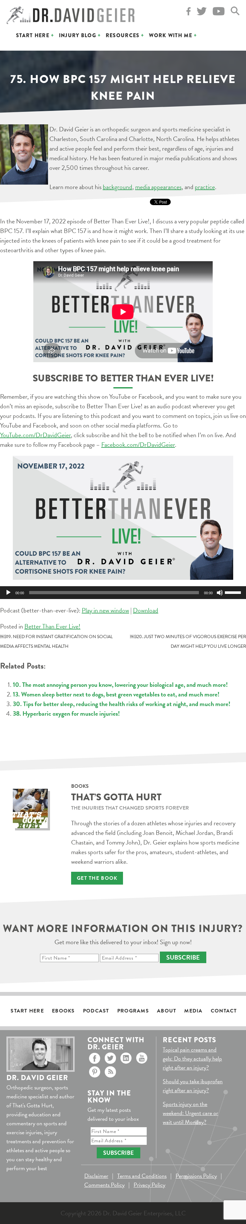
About (166, 1011)
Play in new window (105, 610)
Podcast (96, 1011)
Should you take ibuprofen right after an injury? (193, 1086)
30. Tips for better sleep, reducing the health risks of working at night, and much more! (121, 704)
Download (145, 610)
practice (205, 187)
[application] (123, 592)
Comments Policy (104, 1184)
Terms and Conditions (142, 1175)
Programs (133, 1011)
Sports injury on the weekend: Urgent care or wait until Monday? (190, 1113)
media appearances (158, 187)
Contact (224, 1011)
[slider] (234, 592)
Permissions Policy (196, 1175)
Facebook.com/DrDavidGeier (138, 444)
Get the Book (97, 878)
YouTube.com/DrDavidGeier (35, 435)
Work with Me (170, 35)
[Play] (8, 592)
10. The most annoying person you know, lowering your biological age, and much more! (120, 684)
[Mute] (220, 592)
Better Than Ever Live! (52, 626)
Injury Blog (77, 35)
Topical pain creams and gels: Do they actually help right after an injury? (192, 1058)
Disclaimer (96, 1175)
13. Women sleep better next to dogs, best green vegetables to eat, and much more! (116, 694)
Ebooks (63, 1011)
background (117, 187)
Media (193, 1011)
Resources (123, 35)
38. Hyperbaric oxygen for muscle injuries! (66, 713)
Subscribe (183, 957)
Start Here (32, 35)
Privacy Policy (149, 1184)
